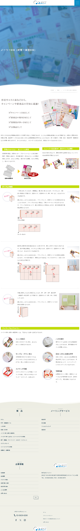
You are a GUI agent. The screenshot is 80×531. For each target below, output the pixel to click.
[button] (77, 3)
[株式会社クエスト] (40, 2)
